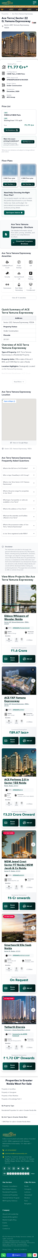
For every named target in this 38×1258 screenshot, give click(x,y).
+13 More (29, 640)
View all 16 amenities (19, 298)
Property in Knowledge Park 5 (12, 1099)
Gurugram (27, 1189)
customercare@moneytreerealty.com (16, 1153)
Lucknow (27, 1192)
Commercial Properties (10, 1195)
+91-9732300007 (10, 1150)
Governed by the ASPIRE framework (19, 1034)
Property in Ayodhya (9, 1089)
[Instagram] (14, 1168)
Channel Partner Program (11, 1198)
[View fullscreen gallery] (33, 588)
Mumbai (27, 1198)
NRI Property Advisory (10, 1201)
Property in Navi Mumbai (10, 1096)
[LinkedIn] (23, 1168)
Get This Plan (9, 184)
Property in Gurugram (9, 1092)
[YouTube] (18, 1168)
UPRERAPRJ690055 (18, 875)
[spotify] (28, 1168)
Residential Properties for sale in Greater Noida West (19, 1110)
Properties (5, 14)
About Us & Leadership (10, 1214)
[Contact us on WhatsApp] (29, 1255)
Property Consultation (10, 1186)
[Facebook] (4, 1168)
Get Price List (27, 142)
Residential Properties (10, 1192)
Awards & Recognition (10, 1217)
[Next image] (33, 599)
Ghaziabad (28, 1195)
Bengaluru (27, 1204)
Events (5, 1223)
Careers (5, 1226)
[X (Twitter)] (9, 1168)
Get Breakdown (10, 130)
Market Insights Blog (9, 1220)
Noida (26, 1186)
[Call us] (3, 1255)
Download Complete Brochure (24, 242)
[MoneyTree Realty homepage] (7, 3)
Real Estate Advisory (9, 1189)
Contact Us (6, 1229)
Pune (26, 1201)
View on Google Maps (20, 443)
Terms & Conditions (20, 1249)
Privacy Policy (7, 1249)
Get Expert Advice (13, 213)
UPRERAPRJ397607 (18, 709)
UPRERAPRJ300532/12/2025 (21, 955)
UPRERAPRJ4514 (18, 790)
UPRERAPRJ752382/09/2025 (21, 628)
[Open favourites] (35, 1255)
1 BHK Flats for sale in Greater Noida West (16, 1122)
